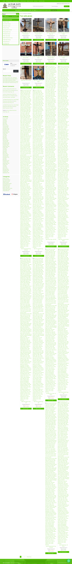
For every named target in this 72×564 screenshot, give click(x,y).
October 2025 (5, 130)
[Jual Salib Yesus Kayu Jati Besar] (51, 320)
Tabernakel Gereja (7, 39)
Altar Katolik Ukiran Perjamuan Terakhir (10, 81)
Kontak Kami (23, 1)
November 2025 (6, 129)
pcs (17, 13)
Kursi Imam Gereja (6, 23)
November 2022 (6, 160)
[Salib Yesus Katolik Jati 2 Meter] (38, 72)
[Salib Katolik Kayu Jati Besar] (63, 472)
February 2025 (5, 140)
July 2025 (4, 134)
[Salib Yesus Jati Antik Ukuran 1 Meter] (51, 48)
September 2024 (6, 146)
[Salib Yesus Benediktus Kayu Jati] (51, 24)
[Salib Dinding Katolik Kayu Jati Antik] (51, 473)
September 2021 (6, 172)
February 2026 (5, 126)
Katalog (36, 1)
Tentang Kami (9, 1)
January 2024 (5, 155)
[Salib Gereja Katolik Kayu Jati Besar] (26, 168)
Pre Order (51, 63)
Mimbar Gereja (6, 27)
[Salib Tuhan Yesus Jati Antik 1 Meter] (63, 24)
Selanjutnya (29, 556)
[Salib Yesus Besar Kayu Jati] (26, 329)
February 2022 (5, 169)
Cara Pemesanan (16, 1)
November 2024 (6, 143)
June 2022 (5, 166)
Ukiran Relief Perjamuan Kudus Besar (10, 78)
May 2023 (5, 159)
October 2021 (5, 171)
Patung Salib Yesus (7, 31)
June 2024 (5, 149)
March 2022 (5, 168)
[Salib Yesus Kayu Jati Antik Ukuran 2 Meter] (26, 48)
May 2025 (5, 136)
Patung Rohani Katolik (7, 29)
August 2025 (5, 133)
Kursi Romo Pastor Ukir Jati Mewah (10, 77)
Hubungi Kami (26, 39)
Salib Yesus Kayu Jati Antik (51, 239)
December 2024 (6, 142)
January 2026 (5, 127)
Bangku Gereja (6, 21)
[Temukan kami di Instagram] (14, 194)
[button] (68, 560)
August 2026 (5, 118)
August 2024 (5, 147)
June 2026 (5, 121)
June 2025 (5, 135)
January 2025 (5, 141)
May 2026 (5, 122)
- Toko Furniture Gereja (11, 562)
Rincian (7, 16)
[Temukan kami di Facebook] (7, 194)
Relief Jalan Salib (6, 35)
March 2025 (5, 139)
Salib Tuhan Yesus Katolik (26, 80)
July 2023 (4, 158)
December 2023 (6, 157)
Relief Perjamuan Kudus (8, 37)
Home (4, 1)
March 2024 (5, 153)
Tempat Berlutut (6, 41)
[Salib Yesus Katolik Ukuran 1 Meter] (63, 48)
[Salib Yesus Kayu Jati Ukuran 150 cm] (38, 24)
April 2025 (5, 137)
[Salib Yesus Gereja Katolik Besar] (63, 152)
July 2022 (4, 165)
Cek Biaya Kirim (41, 1)
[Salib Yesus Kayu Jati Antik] (51, 152)
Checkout (15, 16)
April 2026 (5, 123)
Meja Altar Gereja (6, 25)
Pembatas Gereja (6, 33)
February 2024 (5, 154)
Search (4, 68)
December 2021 (6, 170)
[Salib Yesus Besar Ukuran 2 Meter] (38, 48)
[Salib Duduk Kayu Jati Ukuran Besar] (26, 24)
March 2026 (5, 124)
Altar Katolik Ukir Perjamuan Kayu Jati (10, 82)
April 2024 (5, 152)
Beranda (21, 13)
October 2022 (5, 161)
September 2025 (6, 132)
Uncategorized (6, 43)
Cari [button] (67, 6)
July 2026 (4, 120)
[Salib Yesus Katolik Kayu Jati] (38, 168)
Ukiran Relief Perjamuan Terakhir (9, 80)
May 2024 (5, 151)
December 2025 (6, 128)
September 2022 (6, 163)
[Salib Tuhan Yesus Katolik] (26, 72)
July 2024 (4, 148)
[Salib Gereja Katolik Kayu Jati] (63, 319)
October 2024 (5, 145)
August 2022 (5, 164)
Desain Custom (30, 1)
